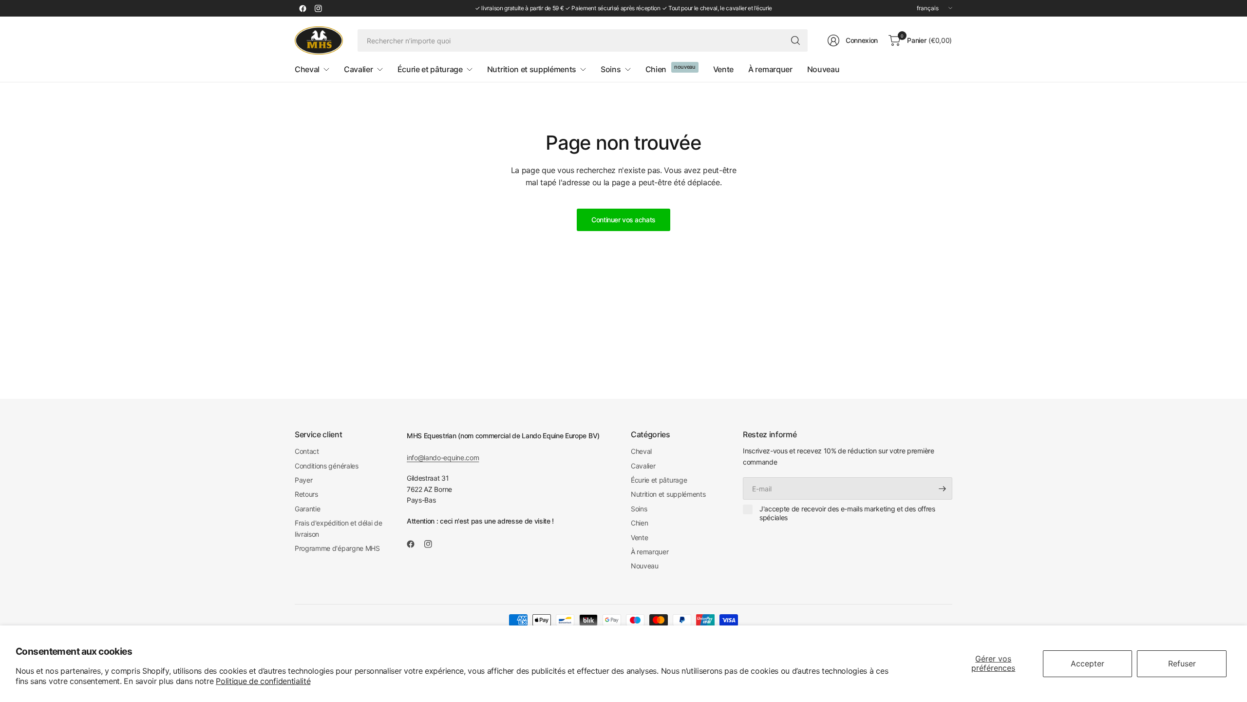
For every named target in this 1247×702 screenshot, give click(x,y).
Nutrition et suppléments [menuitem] (531, 69)
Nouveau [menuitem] (823, 69)
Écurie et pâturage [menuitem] (430, 69)
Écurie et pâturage (659, 480)
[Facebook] (302, 8)
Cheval (641, 451)
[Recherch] (795, 40)
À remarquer (649, 551)
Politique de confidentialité (263, 681)
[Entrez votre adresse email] (942, 488)
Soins (639, 509)
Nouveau (645, 566)
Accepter (1087, 663)
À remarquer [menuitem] (770, 69)
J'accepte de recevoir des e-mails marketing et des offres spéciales (847, 513)
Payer (303, 480)
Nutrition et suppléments (668, 494)
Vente (639, 537)
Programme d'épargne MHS (337, 548)
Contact (307, 451)
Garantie (307, 509)
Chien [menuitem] (655, 69)
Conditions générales (327, 466)
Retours (306, 494)
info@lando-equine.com (443, 457)
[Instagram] (318, 8)
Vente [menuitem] (723, 69)
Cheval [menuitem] (307, 69)
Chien (639, 523)
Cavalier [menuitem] (358, 69)
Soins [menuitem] (611, 69)
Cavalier (643, 466)
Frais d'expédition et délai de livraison (338, 528)
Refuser (1182, 663)
